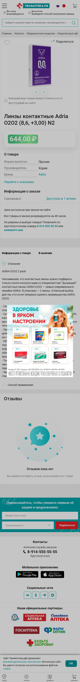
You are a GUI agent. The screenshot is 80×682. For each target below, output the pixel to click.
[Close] (68, 309)
